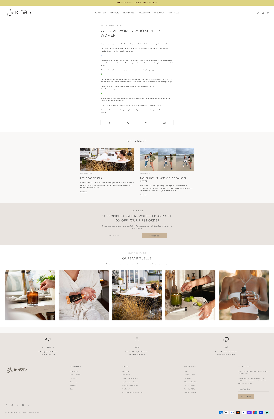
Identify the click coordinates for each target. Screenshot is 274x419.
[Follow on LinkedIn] (28, 405)
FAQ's (186, 371)
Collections (144, 13)
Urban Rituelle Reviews (130, 378)
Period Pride (105, 89)
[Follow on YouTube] (23, 405)
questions (231, 354)
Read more (83, 192)
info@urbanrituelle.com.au (50, 352)
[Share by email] (164, 122)
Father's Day (145, 174)
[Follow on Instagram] (12, 405)
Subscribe (154, 236)
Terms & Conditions (190, 393)
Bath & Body (74, 371)
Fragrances (128, 13)
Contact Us (187, 378)
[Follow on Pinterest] (17, 405)
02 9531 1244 (50, 354)
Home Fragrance (75, 375)
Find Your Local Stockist (130, 382)
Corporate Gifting (189, 385)
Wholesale (173, 13)
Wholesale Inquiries (190, 382)
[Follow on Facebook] (6, 405)
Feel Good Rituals (91, 178)
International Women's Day (112, 25)
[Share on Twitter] (128, 122)
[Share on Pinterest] (146, 122)
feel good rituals (87, 174)
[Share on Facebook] (110, 122)
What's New (100, 13)
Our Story (125, 371)
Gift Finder (73, 382)
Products (114, 13)
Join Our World (127, 389)
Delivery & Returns (190, 375)
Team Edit (73, 385)
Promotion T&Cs (189, 389)
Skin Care (73, 378)
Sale (71, 389)
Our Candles (126, 375)
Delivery (37, 412)
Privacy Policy (28, 412)
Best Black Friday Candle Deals (132, 393)
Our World (159, 13)
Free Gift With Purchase (130, 385)
